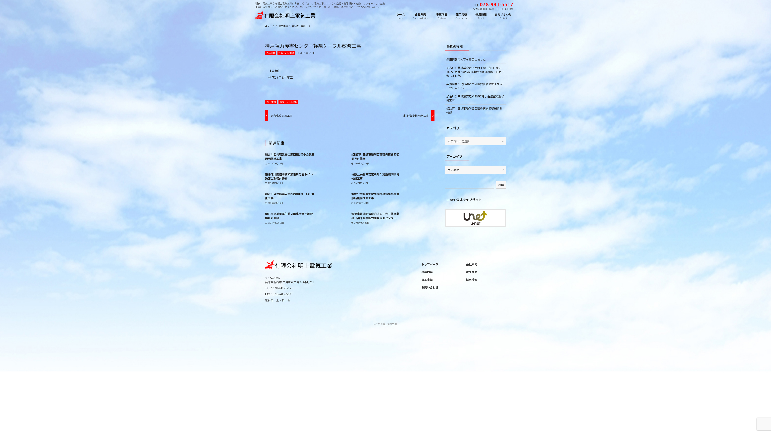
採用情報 (471, 280)
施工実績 (270, 52)
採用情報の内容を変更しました (466, 59)
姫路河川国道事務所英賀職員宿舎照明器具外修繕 (474, 110)
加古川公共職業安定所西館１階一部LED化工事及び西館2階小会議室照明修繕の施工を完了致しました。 (475, 72)
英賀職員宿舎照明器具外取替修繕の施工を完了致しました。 (474, 86)
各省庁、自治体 (286, 52)
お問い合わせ (429, 287)
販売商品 (471, 272)
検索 (501, 185)
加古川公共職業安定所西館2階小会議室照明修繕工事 (475, 98)
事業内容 (427, 272)
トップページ (429, 264)
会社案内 (471, 264)
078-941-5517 (496, 4)
